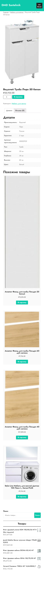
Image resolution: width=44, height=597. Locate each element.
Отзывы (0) (19, 110)
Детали (9, 110)
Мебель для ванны (16, 12)
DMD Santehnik (11, 5)
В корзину (18, 97)
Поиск (5, 511)
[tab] (9, 110)
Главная (5, 12)
